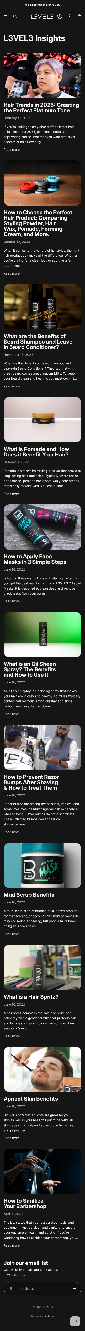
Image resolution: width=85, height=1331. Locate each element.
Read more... (13, 149)
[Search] (15, 16)
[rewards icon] (60, 16)
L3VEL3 (48, 1307)
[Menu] (5, 16)
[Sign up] (74, 1288)
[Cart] (80, 16)
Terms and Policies (42, 1316)
